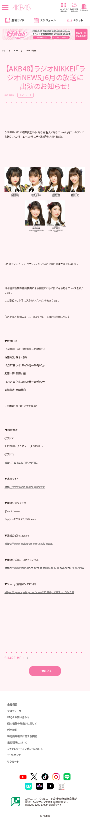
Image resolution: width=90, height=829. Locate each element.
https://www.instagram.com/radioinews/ (28, 543)
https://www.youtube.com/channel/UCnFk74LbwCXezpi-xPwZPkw (44, 568)
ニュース (16, 51)
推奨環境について (17, 742)
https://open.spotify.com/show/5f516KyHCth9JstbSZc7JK (39, 592)
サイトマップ (13, 755)
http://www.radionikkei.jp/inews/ (24, 487)
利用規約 (12, 730)
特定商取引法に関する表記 (22, 736)
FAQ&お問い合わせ (18, 717)
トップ (4, 51)
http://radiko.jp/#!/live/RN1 (21, 462)
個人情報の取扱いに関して (21, 723)
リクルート (13, 761)
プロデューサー (15, 711)
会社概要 (12, 704)
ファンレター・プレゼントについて (25, 749)
